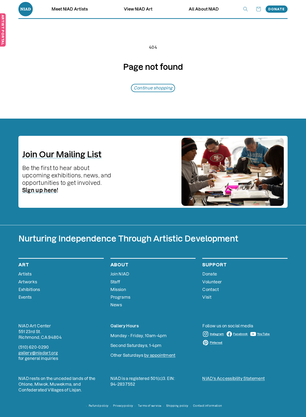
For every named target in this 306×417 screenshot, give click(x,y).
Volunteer (212, 282)
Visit (206, 297)
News (116, 304)
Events (25, 297)
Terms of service (149, 405)
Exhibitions (29, 289)
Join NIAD (119, 274)
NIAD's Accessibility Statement (233, 378)
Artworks (27, 282)
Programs (120, 297)
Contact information (207, 405)
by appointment (159, 355)
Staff (115, 282)
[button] (138, 9)
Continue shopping (153, 88)
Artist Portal (3, 30)
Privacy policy (123, 405)
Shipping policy (177, 405)
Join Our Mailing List (62, 154)
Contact (210, 289)
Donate (276, 9)
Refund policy (98, 405)
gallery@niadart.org (38, 353)
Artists (25, 274)
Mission (118, 289)
